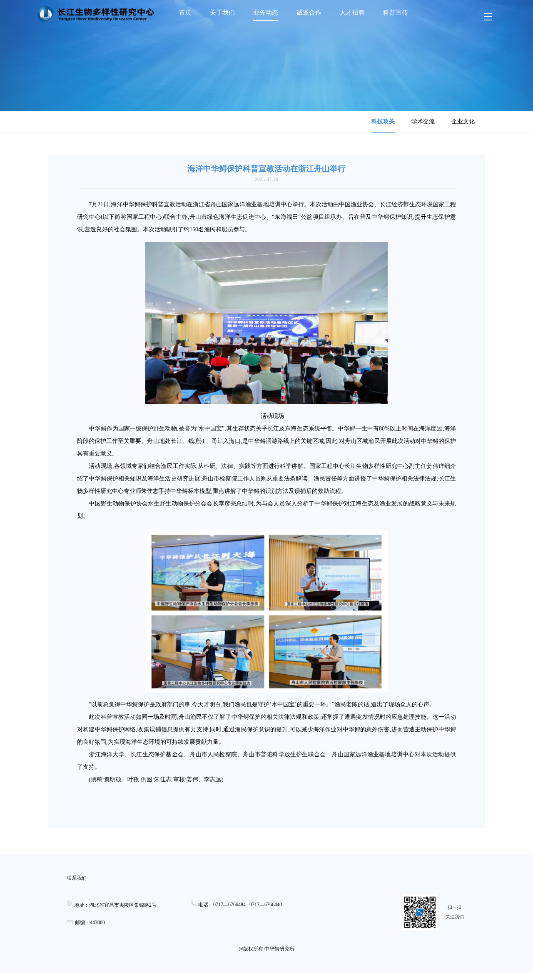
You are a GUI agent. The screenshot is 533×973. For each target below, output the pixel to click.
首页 (185, 12)
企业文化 (463, 121)
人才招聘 (352, 12)
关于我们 (222, 12)
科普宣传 (395, 12)
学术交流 (423, 121)
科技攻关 (383, 121)
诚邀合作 (308, 12)
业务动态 (265, 12)
